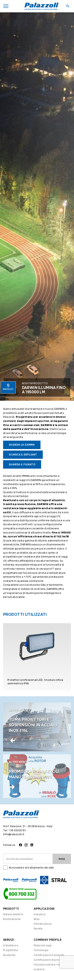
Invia (62, 858)
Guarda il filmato (22, 464)
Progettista (10, 950)
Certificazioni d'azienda (49, 955)
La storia (39, 969)
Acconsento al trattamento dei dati (31, 867)
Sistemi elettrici (13, 914)
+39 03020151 (17, 830)
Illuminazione (12, 919)
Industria (39, 914)
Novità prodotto (35, 383)
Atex (37, 919)
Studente (9, 955)
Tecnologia (41, 950)
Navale (38, 928)
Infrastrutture (43, 923)
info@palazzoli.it (13, 834)
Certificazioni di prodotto (50, 959)
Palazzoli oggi (43, 945)
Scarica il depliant (23, 454)
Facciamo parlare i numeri (50, 964)
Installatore (10, 945)
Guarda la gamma (22, 444)
